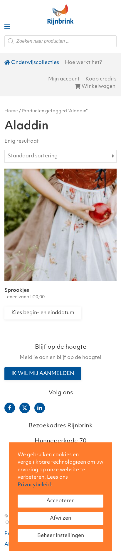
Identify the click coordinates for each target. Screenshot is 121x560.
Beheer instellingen (60, 535)
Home (11, 111)
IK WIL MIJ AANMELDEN (42, 373)
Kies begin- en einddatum (42, 312)
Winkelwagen (98, 86)
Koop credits (101, 79)
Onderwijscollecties (35, 62)
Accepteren (60, 500)
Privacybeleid (34, 484)
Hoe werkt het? (83, 62)
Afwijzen (60, 518)
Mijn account (64, 79)
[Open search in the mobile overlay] (60, 41)
